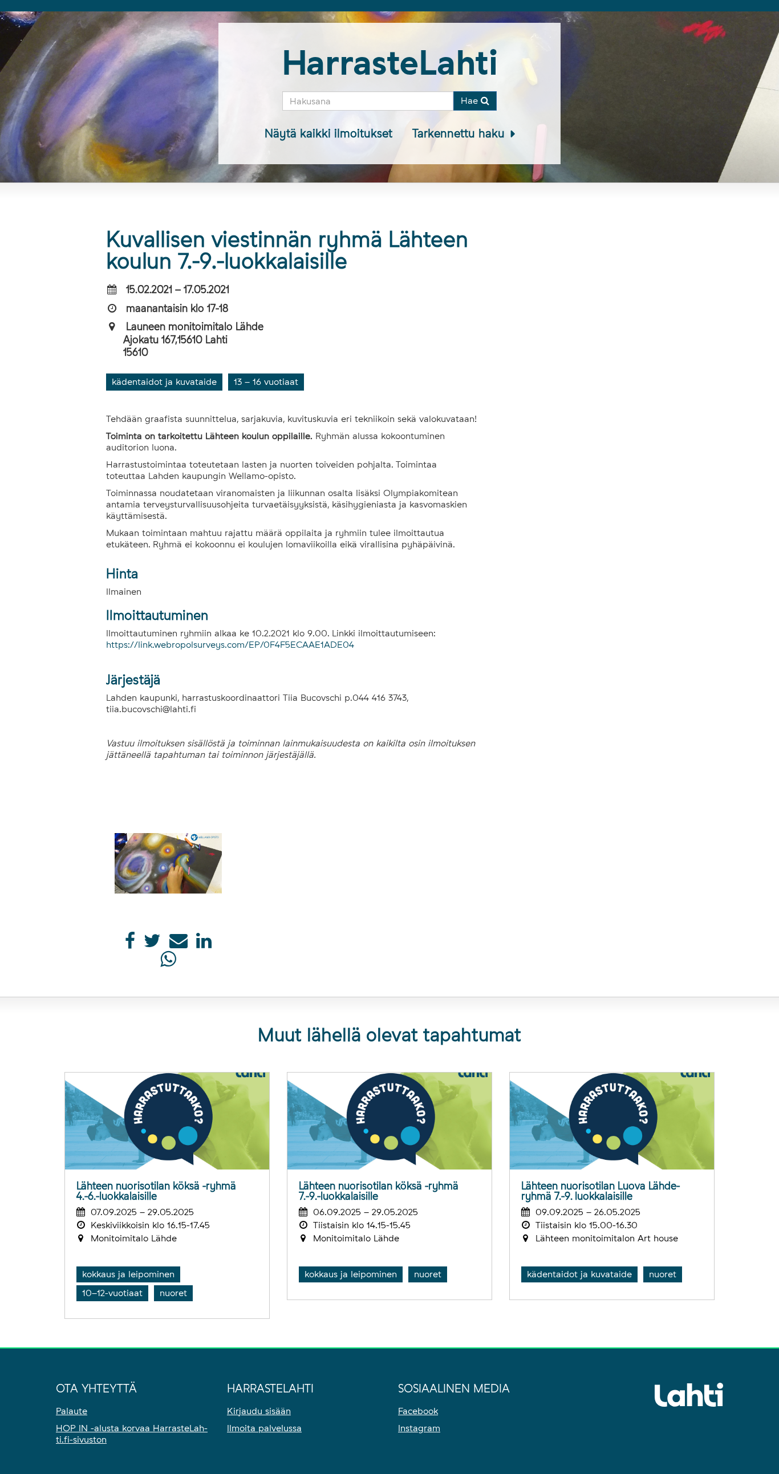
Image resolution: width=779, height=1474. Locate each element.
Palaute (71, 1411)
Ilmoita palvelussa (264, 1428)
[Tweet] (152, 944)
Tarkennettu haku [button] (460, 133)
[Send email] (178, 944)
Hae (471, 100)
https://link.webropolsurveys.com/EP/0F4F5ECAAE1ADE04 (230, 644)
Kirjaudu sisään (259, 1411)
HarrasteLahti (390, 62)
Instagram (419, 1428)
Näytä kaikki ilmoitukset (328, 133)
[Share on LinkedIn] (204, 944)
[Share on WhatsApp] (168, 962)
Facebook (418, 1411)
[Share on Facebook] (130, 944)
